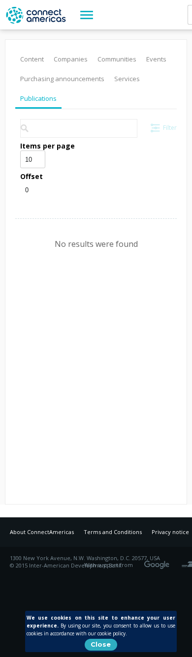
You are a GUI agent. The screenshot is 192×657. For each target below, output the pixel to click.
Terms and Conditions (113, 532)
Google (158, 561)
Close (101, 644)
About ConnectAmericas (42, 532)
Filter (170, 127)
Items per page (47, 145)
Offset (31, 176)
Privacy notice (170, 532)
